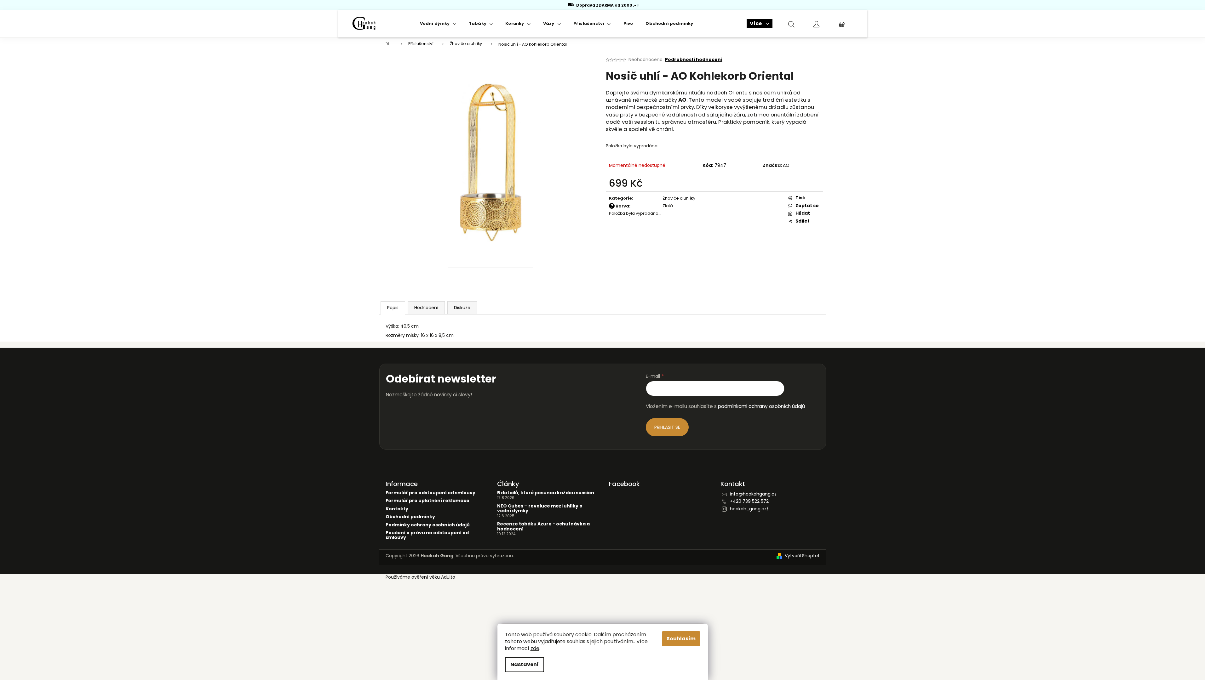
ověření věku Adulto (433, 577)
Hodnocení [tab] (426, 307)
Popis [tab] (393, 307)
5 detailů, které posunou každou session (545, 492)
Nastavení (524, 664)
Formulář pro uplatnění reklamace (427, 500)
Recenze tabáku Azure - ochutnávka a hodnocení (543, 526)
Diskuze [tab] (462, 307)
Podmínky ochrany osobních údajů (428, 525)
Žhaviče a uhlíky (679, 198)
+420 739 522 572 (749, 501)
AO (786, 165)
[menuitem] (438, 23)
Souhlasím (681, 638)
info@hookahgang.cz (753, 494)
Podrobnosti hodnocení (693, 60)
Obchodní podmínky (410, 516)
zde (535, 648)
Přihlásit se (667, 427)
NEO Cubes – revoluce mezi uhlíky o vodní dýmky (539, 508)
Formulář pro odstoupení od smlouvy (430, 492)
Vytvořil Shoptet (802, 556)
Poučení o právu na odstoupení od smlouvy (427, 535)
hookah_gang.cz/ (749, 509)
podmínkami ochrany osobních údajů (761, 406)
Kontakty (397, 509)
